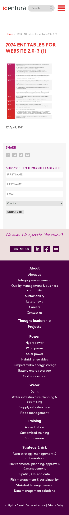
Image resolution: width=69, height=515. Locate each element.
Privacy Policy (56, 505)
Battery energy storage (34, 370)
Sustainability (34, 296)
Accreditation (34, 427)
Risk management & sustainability (34, 479)
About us (34, 274)
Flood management (34, 413)
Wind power (34, 348)
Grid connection (34, 376)
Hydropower (35, 343)
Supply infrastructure (34, 407)
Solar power (34, 354)
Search (51, 8)
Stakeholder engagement (34, 485)
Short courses (34, 438)
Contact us (34, 312)
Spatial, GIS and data (34, 474)
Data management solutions (34, 491)
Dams (34, 391)
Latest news (34, 301)
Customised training (34, 433)
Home (9, 34)
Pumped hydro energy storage (34, 365)
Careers (34, 307)
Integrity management (34, 280)
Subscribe (15, 212)
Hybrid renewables (34, 359)
